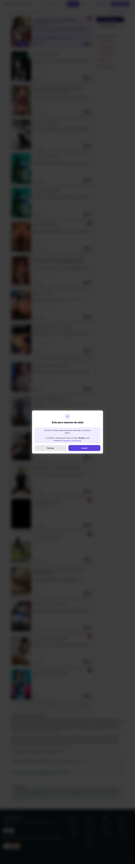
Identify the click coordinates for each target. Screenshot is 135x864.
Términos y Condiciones (72, 440)
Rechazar (50, 448)
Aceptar (84, 448)
